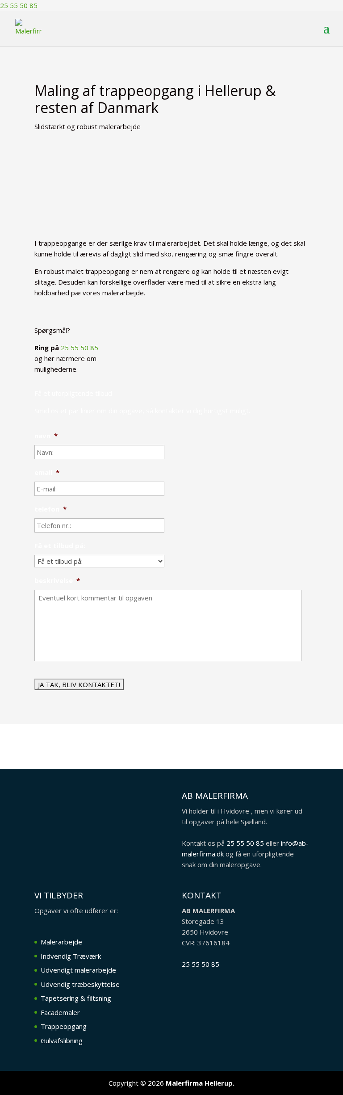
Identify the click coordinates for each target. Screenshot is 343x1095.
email (46, 472)
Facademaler (60, 1012)
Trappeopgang (64, 1026)
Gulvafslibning (62, 1040)
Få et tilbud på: (59, 545)
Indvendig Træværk (71, 956)
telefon (50, 509)
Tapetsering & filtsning (76, 998)
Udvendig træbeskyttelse (80, 984)
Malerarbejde (61, 941)
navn (46, 436)
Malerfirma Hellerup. (200, 1082)
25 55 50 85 (79, 347)
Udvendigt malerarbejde (78, 969)
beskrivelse (57, 580)
